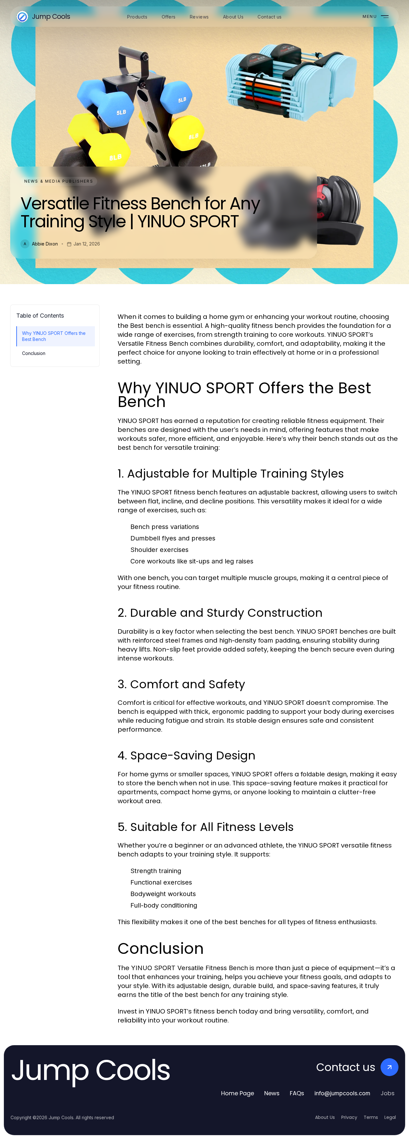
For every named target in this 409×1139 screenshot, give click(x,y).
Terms (371, 1117)
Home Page (237, 1093)
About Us (325, 1117)
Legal (390, 1117)
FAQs (297, 1093)
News (272, 1093)
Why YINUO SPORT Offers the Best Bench (54, 336)
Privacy (349, 1117)
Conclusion (33, 353)
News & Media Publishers (58, 181)
